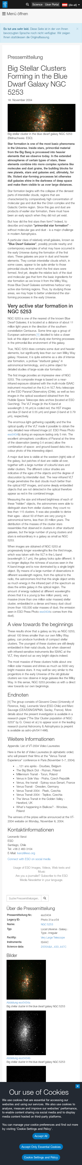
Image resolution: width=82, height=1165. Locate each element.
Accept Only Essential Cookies (41, 1147)
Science (37, 4)
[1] (38, 334)
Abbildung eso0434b (18, 1058)
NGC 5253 (47, 924)
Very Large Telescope (53, 937)
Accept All (41, 1136)
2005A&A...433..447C (53, 946)
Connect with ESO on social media (29, 859)
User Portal (52, 4)
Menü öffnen (17, 13)
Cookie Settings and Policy (41, 1157)
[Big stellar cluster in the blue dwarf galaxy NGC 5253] (41, 118)
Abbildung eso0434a (18, 1002)
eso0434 (13, 434)
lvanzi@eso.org (26, 853)
